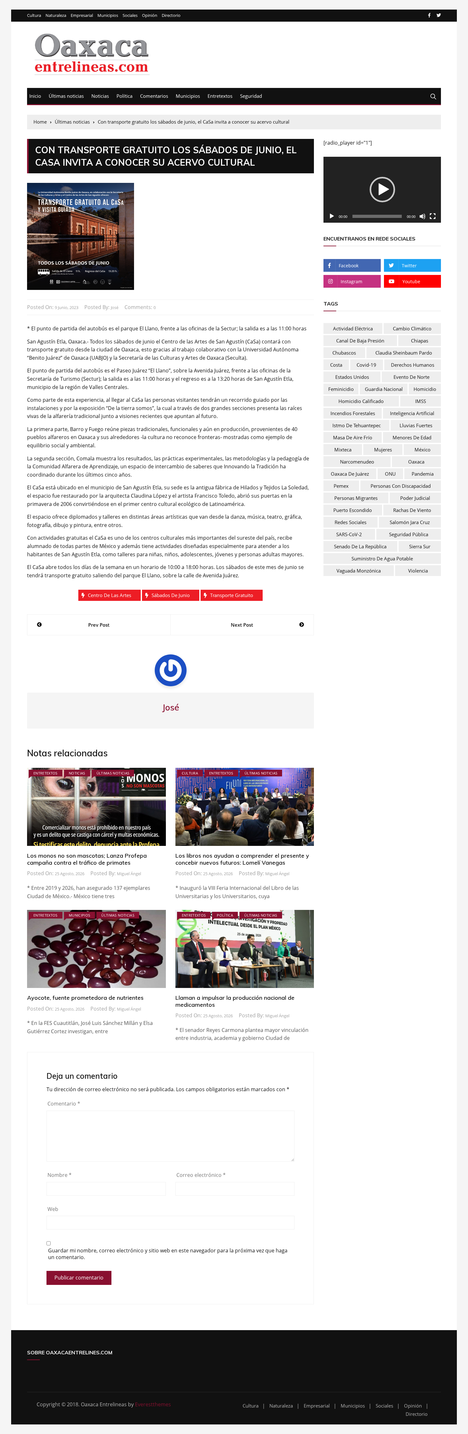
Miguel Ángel (129, 873)
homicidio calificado (361, 401)
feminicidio (341, 389)
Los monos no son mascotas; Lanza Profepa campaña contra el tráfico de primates (87, 859)
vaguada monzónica (359, 570)
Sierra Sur (419, 546)
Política (124, 96)
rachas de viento (412, 510)
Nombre (59, 1174)
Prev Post (99, 625)
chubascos (344, 352)
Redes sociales (350, 522)
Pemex (341, 486)
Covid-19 (366, 365)
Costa (336, 365)
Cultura (34, 15)
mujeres (383, 449)
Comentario (63, 1103)
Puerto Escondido (352, 510)
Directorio (171, 15)
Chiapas (419, 340)
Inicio (35, 96)
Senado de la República (360, 546)
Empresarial (82, 15)
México (422, 449)
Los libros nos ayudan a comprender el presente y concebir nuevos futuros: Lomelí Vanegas (242, 859)
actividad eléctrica (353, 328)
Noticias (100, 96)
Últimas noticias (66, 96)
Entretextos (220, 96)
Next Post (242, 625)
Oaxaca (416, 461)
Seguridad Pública (408, 534)
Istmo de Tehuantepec (356, 425)
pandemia (423, 474)
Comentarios (154, 96)
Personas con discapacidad (401, 486)
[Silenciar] (422, 216)
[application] (382, 190)
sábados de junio (171, 595)
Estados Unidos (352, 377)
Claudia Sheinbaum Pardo (403, 352)
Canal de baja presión (360, 340)
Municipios (107, 15)
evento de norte (411, 377)
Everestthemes (153, 1404)
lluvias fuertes (416, 425)
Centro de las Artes (109, 595)
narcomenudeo (357, 461)
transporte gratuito (231, 595)
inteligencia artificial (412, 413)
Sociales (130, 15)
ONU (390, 474)
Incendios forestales (352, 413)
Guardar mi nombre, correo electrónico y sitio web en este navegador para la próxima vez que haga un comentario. (167, 1254)
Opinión (149, 15)
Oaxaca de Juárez (350, 474)
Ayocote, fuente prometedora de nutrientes (85, 997)
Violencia (418, 570)
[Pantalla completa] (432, 216)
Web (52, 1209)
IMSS (420, 401)
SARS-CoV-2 (349, 534)
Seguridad (251, 96)
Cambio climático (412, 328)
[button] (382, 189)
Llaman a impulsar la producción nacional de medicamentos (234, 1001)
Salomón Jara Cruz (410, 522)
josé (114, 307)
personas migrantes (356, 498)
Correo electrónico (201, 1174)
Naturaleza (56, 15)
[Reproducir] (332, 216)
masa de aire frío (352, 437)
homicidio (425, 389)
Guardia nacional (384, 389)
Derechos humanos (412, 365)
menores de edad (412, 437)
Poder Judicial (415, 498)
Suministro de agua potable (382, 558)
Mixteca (342, 449)
